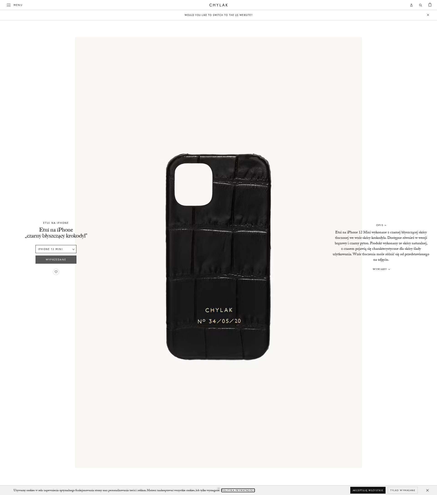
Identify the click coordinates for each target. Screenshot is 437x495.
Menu (18, 5)
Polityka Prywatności (238, 490)
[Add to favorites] (56, 271)
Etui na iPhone (56, 222)
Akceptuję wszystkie (368, 490)
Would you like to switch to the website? (218, 15)
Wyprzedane (56, 259)
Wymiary (380, 269)
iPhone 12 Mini (50, 249)
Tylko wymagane (402, 490)
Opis (380, 225)
